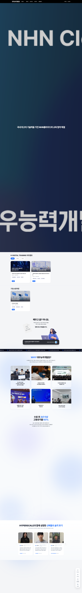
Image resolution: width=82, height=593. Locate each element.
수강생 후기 (35, 1)
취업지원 (27, 1)
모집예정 (17, 258)
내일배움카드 (40, 1)
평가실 (65, 1)
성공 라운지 (31, 1)
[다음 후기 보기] (66, 544)
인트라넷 (69, 1)
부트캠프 (22, 1)
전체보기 (23, 258)
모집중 (12, 258)
